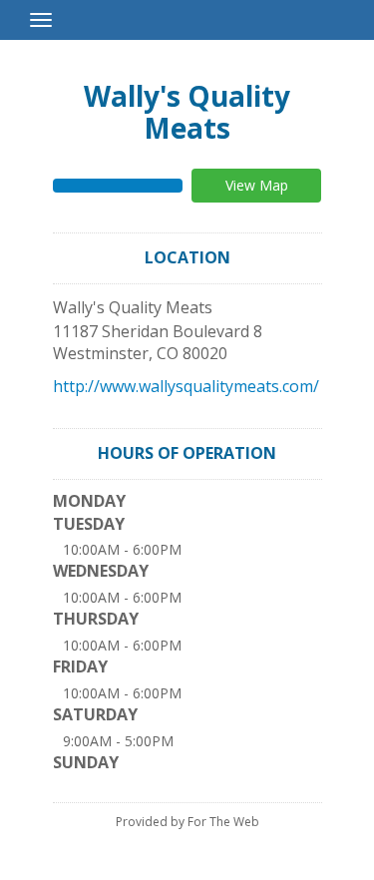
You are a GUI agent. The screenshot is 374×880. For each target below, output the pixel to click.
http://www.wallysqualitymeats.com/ (186, 386)
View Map (256, 185)
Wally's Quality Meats (187, 112)
